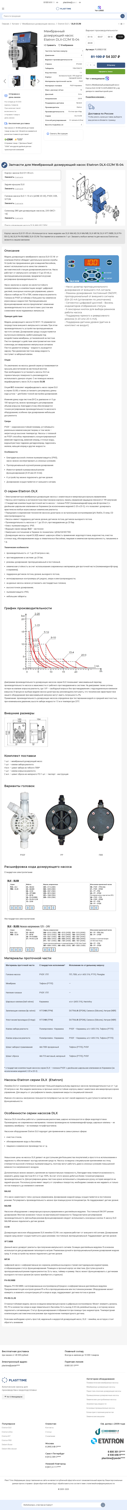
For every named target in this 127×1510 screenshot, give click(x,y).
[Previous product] (119, 24)
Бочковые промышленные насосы (101, 1408)
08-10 (110, 37)
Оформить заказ (105, 71)
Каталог (15, 24)
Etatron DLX (63, 24)
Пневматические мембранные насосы (102, 1383)
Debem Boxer (7, 1445)
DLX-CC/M (76, 24)
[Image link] (61, 895)
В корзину (111, 65)
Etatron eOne (7, 1432)
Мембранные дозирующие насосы (38, 24)
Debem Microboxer (9, 1449)
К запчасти (19, 177)
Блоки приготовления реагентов (100, 1412)
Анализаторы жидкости (96, 1404)
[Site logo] (63, 8)
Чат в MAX (99, 10)
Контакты (49, 1428)
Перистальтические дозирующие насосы (104, 1391)
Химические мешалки (96, 1416)
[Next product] (124, 24)
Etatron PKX (7, 1440)
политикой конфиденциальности (101, 1484)
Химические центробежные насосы (101, 1400)
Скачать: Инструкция (59, 134)
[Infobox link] (74, 1361)
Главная (5, 24)
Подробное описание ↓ (96, 97)
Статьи (48, 1432)
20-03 (90, 43)
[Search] (122, 16)
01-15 (90, 37)
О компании (50, 1436)
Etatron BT (6, 1436)
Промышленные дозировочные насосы (103, 1395)
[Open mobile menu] (3, 8)
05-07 (100, 37)
